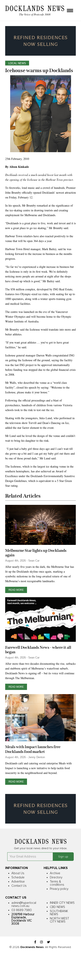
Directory (56, 877)
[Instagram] (41, 942)
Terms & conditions (57, 883)
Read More (16, 589)
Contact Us (19, 885)
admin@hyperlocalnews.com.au (23, 904)
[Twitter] (48, 942)
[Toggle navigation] (70, 11)
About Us (17, 873)
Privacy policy (59, 888)
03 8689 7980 (21, 910)
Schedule (18, 877)
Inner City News (62, 902)
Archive (55, 873)
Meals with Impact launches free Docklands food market (32, 749)
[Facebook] (35, 942)
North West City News (59, 920)
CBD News (57, 907)
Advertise (18, 881)
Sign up (63, 856)
